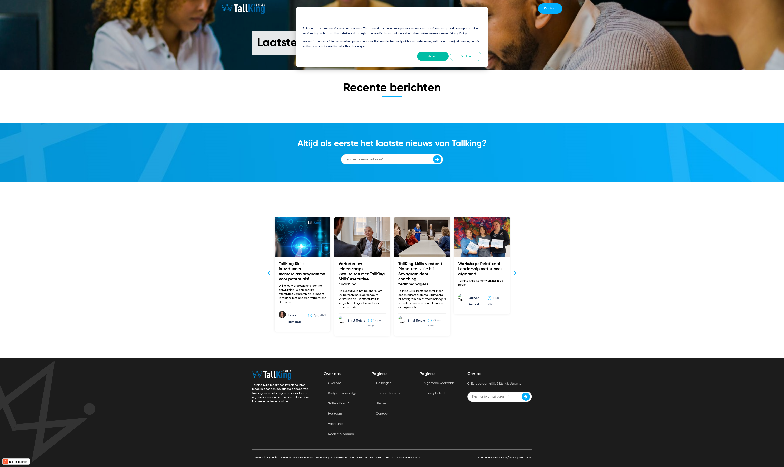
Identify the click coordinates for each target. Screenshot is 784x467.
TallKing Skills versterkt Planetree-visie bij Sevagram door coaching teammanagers (420, 274)
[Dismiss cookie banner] (480, 18)
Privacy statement (520, 457)
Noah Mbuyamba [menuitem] (341, 434)
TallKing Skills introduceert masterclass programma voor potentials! (302, 271)
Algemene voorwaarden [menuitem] (442, 383)
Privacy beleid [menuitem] (434, 393)
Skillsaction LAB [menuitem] (340, 403)
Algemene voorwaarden (492, 457)
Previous (268, 273)
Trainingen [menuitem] (383, 383)
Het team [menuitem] (335, 413)
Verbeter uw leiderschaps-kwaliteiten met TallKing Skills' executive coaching (362, 274)
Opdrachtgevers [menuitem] (388, 393)
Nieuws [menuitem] (381, 403)
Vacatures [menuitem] (335, 424)
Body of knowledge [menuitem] (342, 393)
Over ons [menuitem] (334, 383)
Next (515, 273)
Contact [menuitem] (382, 413)
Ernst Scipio (356, 320)
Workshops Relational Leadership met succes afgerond (480, 269)
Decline (466, 56)
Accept (433, 56)
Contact (550, 8)
